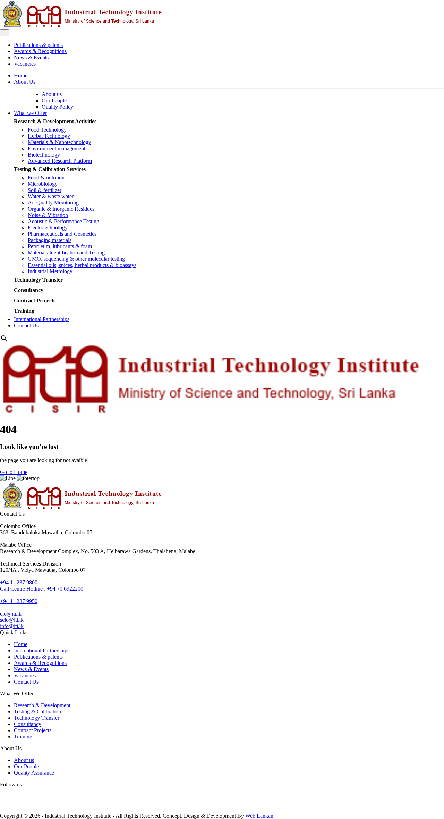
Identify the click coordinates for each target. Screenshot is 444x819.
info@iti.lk (12, 626)
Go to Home (13, 472)
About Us (24, 82)
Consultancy (28, 290)
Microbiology (43, 184)
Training (24, 311)
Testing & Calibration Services (50, 169)
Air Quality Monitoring (53, 203)
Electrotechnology (48, 228)
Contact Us (26, 325)
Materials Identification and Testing (66, 253)
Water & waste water (51, 196)
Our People (54, 100)
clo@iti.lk (11, 614)
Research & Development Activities (55, 121)
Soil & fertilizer (44, 190)
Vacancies (25, 64)
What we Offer (30, 113)
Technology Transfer (38, 280)
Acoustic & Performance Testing (63, 221)
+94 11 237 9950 (18, 601)
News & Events (31, 57)
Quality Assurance (34, 773)
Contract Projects (35, 300)
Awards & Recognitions (40, 51)
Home (20, 75)
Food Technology (47, 130)
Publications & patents (38, 45)
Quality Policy (57, 107)
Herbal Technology (49, 136)
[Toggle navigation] (4, 32)
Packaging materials (49, 240)
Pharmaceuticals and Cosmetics (62, 234)
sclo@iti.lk (12, 620)
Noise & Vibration (48, 215)
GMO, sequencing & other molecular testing (76, 259)
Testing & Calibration (37, 711)
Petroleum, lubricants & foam (60, 246)
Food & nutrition (46, 178)
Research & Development (42, 705)
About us (52, 94)
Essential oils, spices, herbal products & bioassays (82, 265)
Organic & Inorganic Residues (61, 209)
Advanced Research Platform (60, 161)
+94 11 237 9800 (18, 582)
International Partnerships (41, 319)
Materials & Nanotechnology (59, 142)
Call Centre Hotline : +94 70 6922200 (41, 589)
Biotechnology (44, 155)
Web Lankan (259, 816)
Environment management (56, 148)
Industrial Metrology (50, 271)
